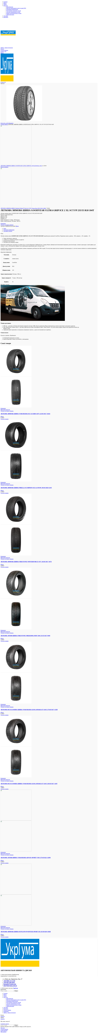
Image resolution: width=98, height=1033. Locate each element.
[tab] (50, 228)
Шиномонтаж (9, 7)
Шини (6, 124)
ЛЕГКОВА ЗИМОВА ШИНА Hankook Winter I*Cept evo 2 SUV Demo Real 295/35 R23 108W (23, 208)
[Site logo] (8, 46)
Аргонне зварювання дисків (13, 12)
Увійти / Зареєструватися (9, 1012)
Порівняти (6, 1011)
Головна (3, 124)
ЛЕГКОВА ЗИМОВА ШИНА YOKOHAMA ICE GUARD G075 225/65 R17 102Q (25, 414)
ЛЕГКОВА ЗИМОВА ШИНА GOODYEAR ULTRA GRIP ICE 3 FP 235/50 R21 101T (21, 165)
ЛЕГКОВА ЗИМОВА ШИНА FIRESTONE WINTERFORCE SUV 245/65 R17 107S (26, 561)
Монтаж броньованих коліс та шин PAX (16, 8)
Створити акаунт (5, 1023)
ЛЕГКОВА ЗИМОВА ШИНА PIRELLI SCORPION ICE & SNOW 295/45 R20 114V (26, 487)
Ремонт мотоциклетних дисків (13, 13)
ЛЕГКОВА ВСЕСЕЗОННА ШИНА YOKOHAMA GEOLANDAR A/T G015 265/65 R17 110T (29, 783)
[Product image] (16, 407)
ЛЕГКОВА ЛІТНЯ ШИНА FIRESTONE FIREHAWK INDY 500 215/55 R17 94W (25, 635)
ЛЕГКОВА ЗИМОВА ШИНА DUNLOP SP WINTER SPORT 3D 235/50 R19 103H (26, 931)
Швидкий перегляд (5, 409)
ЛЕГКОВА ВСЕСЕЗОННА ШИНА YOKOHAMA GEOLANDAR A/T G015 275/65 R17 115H (29, 709)
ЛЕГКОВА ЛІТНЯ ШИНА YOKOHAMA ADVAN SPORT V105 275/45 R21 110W (26, 857)
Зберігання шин (10, 14)
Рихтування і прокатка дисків (13, 10)
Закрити (3, 1016)
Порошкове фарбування (12, 9)
